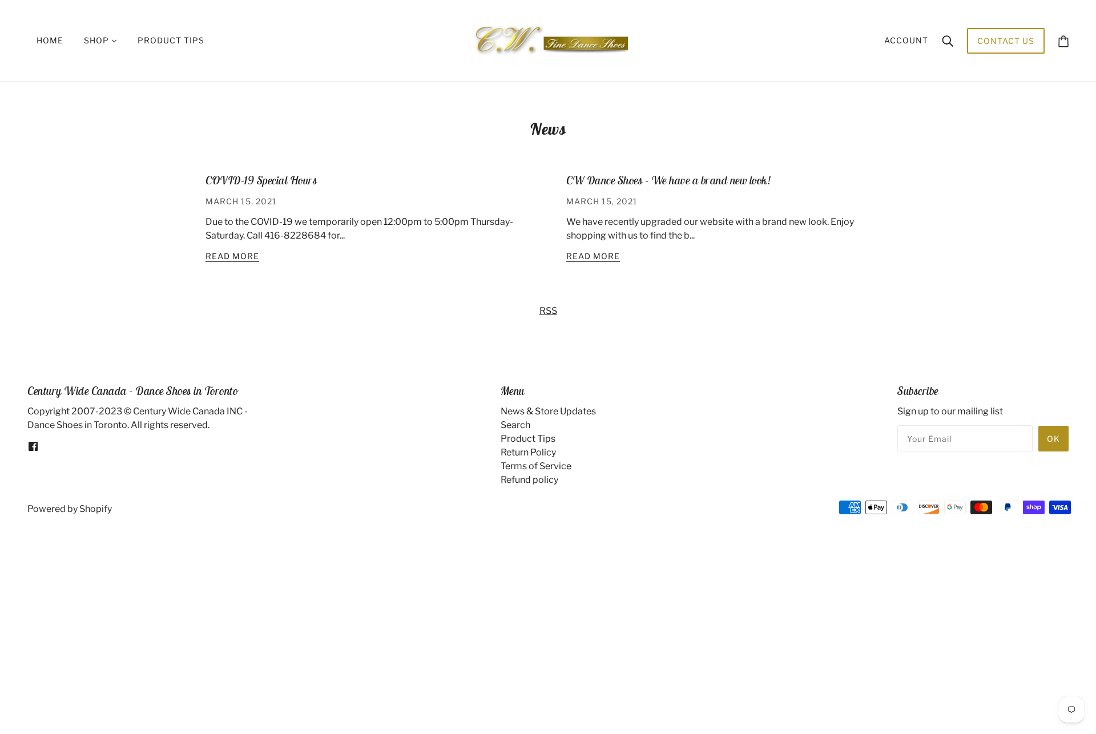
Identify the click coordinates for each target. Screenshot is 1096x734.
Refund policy (529, 479)
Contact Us (1005, 41)
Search (515, 425)
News (548, 129)
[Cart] (1063, 41)
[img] (33, 445)
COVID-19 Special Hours (261, 180)
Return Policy (528, 452)
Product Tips (528, 438)
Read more (232, 256)
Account (906, 40)
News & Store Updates (548, 411)
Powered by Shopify (69, 508)
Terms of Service (536, 466)
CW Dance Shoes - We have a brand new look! (668, 180)
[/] (551, 39)
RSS (548, 310)
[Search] (947, 40)
